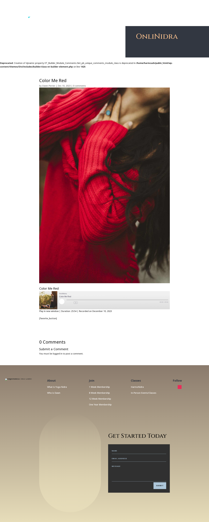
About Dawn (156, 11)
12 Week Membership (100, 398)
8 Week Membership (99, 392)
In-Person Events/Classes (143, 392)
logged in (57, 353)
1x (75, 302)
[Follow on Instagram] (180, 387)
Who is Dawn (53, 392)
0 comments (79, 85)
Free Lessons (138, 11)
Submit (160, 486)
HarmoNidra (137, 386)
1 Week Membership (99, 386)
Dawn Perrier (48, 85)
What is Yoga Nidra (57, 386)
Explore (122, 11)
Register (169, 11)
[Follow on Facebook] (175, 387)
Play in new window (49, 311)
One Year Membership (100, 404)
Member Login (183, 11)
